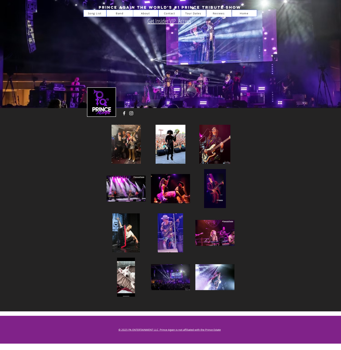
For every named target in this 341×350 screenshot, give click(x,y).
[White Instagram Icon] (131, 113)
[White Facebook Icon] (124, 113)
